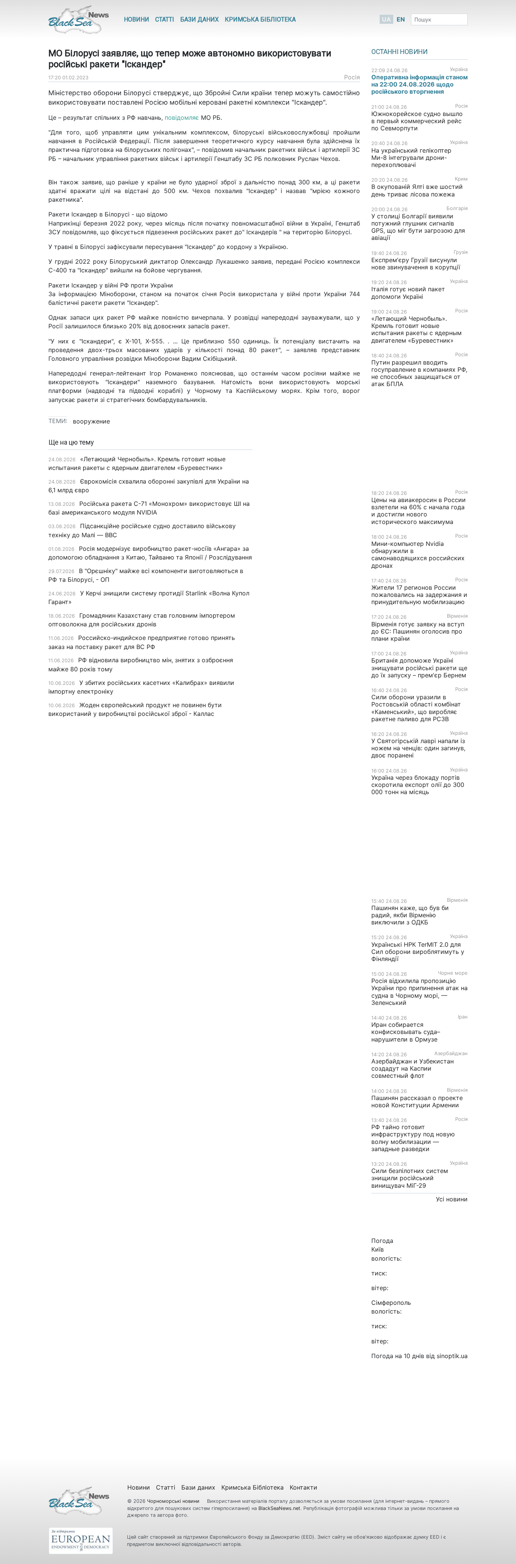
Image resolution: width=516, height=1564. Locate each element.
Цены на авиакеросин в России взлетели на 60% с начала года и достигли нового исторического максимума (418, 510)
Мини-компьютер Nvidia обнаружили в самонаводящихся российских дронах (418, 554)
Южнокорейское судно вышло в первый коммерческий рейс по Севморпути (417, 121)
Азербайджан (451, 1053)
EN (401, 19)
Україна (459, 69)
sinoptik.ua (452, 1356)
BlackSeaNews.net (279, 1508)
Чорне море (453, 973)
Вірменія (457, 616)
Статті (164, 19)
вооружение (91, 421)
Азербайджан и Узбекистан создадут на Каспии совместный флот (412, 1068)
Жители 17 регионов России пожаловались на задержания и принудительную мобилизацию (419, 595)
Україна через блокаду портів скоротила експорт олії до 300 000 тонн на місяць (417, 785)
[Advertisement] (312, 558)
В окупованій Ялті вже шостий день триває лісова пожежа (417, 190)
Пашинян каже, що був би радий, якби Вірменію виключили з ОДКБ (410, 915)
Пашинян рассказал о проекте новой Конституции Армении (417, 1101)
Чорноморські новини (174, 1501)
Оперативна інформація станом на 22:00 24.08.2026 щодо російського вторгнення (419, 84)
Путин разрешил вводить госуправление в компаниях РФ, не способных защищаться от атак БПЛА (419, 373)
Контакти (303, 1487)
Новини (136, 19)
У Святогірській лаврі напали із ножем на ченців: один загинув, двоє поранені (418, 748)
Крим (461, 179)
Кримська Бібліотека (260, 19)
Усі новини (452, 1199)
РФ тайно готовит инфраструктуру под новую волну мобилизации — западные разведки (413, 1138)
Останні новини (399, 52)
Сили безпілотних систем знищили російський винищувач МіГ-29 (409, 1178)
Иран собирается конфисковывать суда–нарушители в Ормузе (405, 1032)
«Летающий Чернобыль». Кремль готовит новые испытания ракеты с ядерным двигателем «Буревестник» (416, 329)
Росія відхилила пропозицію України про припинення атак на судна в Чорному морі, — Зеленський (419, 991)
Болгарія (457, 208)
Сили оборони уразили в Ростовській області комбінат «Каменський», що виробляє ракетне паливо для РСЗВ (416, 708)
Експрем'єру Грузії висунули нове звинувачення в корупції (415, 263)
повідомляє (182, 117)
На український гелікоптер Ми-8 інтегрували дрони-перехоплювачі (411, 157)
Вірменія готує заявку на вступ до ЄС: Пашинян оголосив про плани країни (417, 631)
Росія (352, 77)
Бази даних (199, 19)
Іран (463, 1017)
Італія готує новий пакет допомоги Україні (408, 292)
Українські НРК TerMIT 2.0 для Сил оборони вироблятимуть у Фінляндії (417, 952)
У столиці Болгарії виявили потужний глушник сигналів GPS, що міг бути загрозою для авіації (418, 227)
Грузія (461, 252)
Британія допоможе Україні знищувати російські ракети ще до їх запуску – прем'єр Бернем (419, 667)
